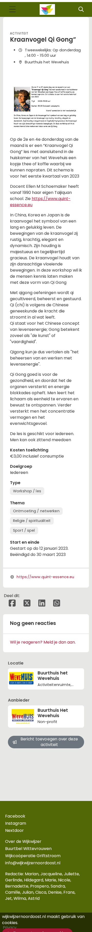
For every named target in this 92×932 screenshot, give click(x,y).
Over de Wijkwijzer (23, 841)
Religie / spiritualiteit (32, 520)
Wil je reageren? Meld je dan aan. (43, 642)
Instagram (15, 823)
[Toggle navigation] (12, 9)
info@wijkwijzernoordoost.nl (32, 863)
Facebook (15, 816)
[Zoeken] (81, 9)
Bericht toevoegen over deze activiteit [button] (49, 742)
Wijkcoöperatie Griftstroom (33, 856)
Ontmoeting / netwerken (36, 511)
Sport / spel (24, 530)
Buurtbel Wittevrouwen (28, 849)
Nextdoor (14, 830)
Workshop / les (27, 491)
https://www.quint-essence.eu (45, 576)
